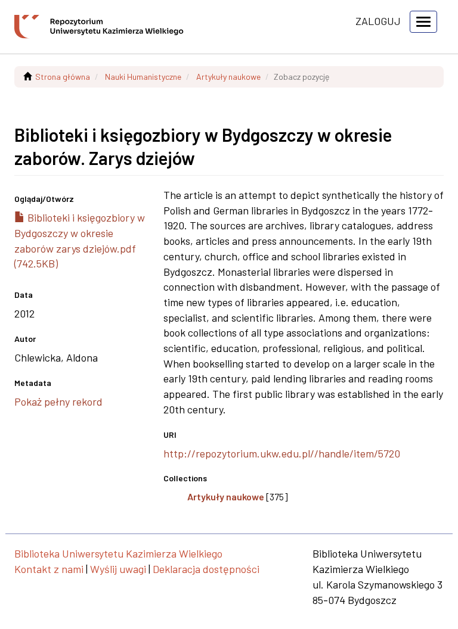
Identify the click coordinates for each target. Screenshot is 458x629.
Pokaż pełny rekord (58, 401)
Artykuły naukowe (228, 76)
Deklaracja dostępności (206, 568)
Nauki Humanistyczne (143, 76)
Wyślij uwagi (118, 568)
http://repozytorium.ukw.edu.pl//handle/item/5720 (281, 453)
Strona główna (62, 76)
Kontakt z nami (48, 568)
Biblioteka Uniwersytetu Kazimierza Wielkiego (118, 553)
